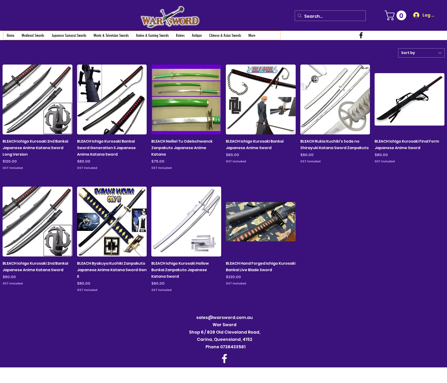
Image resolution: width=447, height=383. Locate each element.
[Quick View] (37, 99)
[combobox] (421, 53)
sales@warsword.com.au (224, 317)
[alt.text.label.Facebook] (361, 35)
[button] (397, 15)
